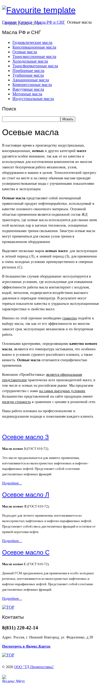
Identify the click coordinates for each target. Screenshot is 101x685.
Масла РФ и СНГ (49, 22)
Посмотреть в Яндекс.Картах (26, 646)
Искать (67, 119)
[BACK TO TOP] (8, 607)
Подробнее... (12, 483)
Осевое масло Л (25, 494)
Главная (9, 22)
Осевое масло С (25, 552)
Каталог (25, 22)
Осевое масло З (25, 436)
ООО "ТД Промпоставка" (34, 667)
